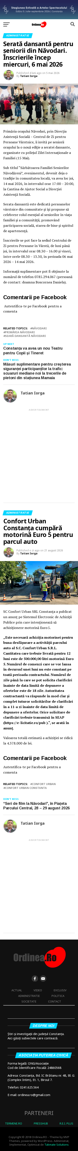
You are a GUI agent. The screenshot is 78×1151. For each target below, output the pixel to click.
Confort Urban (44, 784)
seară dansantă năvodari (25, 336)
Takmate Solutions (56, 1144)
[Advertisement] (39, 452)
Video (38, 990)
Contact (54, 1001)
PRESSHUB (41, 1123)
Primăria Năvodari (20, 332)
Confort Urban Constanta (26, 788)
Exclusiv (60, 990)
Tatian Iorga (28, 76)
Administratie (29, 996)
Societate (28, 1001)
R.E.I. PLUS (66, 1123)
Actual (16, 990)
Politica (58, 996)
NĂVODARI (39, 328)
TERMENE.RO (13, 1123)
